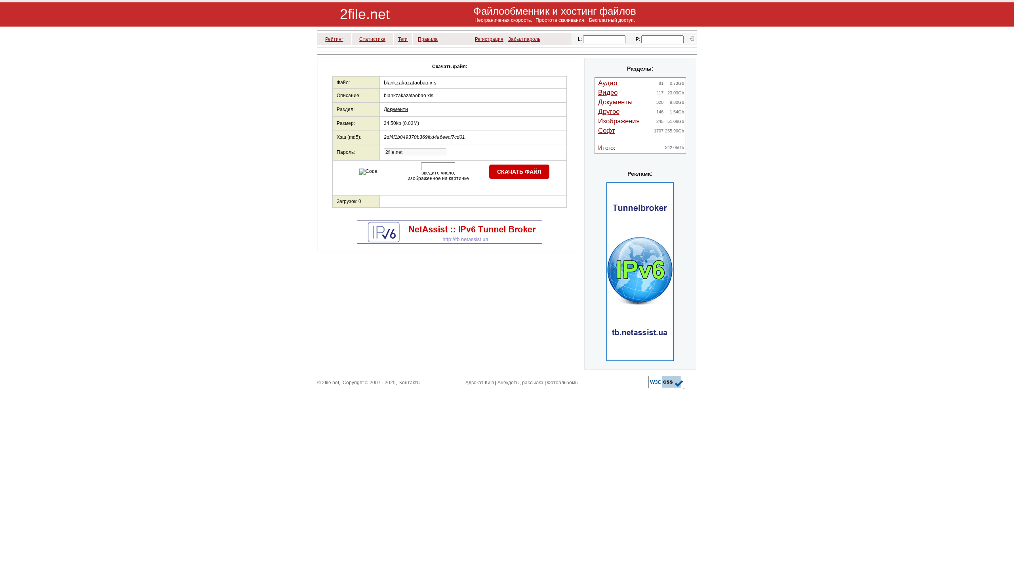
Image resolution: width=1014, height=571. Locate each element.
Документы (615, 102)
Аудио (607, 83)
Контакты (410, 382)
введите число (437, 173)
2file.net (365, 14)
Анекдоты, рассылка (520, 382)
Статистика (372, 39)
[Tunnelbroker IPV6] (449, 242)
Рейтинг (334, 39)
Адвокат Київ (479, 382)
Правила (428, 39)
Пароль (345, 152)
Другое (608, 111)
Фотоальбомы (563, 382)
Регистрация (489, 39)
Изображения (619, 121)
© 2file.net (328, 382)
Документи (396, 109)
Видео (608, 92)
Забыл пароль (524, 39)
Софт (606, 130)
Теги (403, 39)
